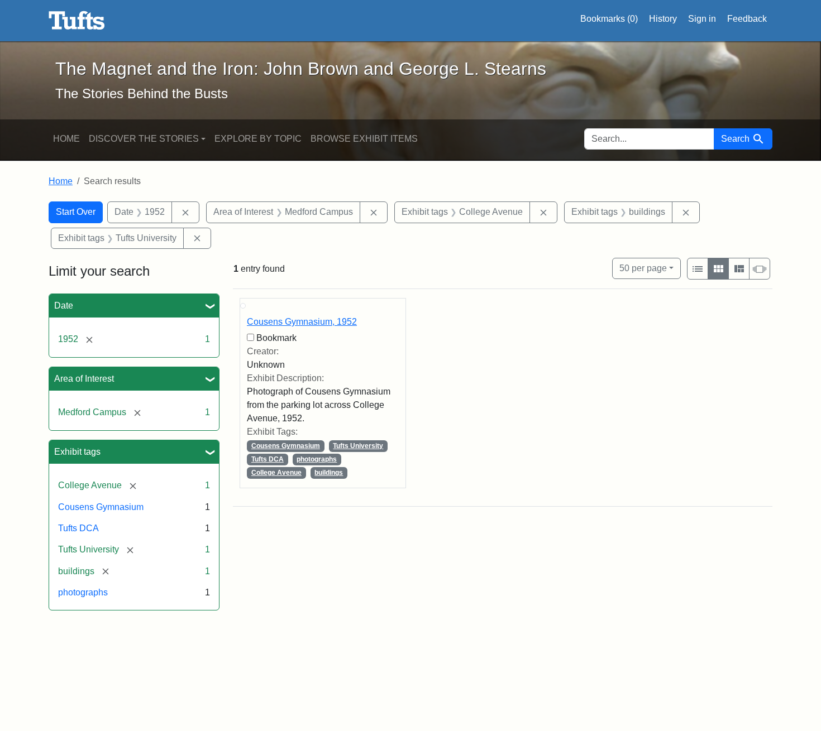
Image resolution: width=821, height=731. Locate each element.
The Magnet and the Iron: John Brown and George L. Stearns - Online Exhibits (77, 20)
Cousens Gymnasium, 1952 (302, 321)
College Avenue (276, 473)
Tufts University (358, 446)
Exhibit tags (77, 451)
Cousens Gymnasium (101, 507)
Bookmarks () (609, 18)
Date (63, 305)
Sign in (702, 18)
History (663, 18)
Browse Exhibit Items (364, 138)
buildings (328, 473)
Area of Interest (84, 378)
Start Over (76, 212)
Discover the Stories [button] (144, 138)
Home (66, 138)
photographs (83, 592)
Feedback (747, 18)
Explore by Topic (258, 138)
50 (643, 268)
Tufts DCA (78, 528)
